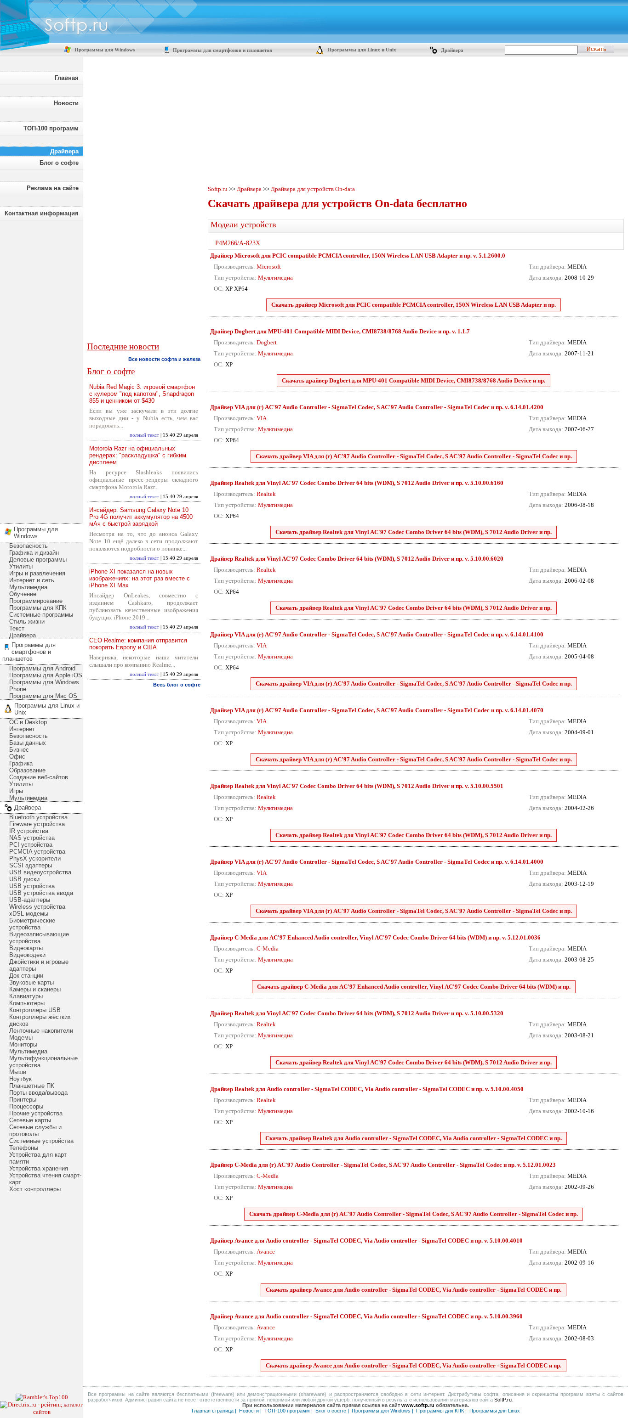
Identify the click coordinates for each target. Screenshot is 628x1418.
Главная (67, 77)
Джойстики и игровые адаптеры (39, 965)
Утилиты (21, 566)
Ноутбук (20, 1078)
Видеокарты (26, 948)
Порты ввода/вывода (38, 1092)
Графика (21, 763)
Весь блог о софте (176, 684)
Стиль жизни (27, 621)
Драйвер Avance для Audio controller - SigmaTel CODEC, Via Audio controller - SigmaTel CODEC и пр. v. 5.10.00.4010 (366, 1240)
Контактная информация (42, 213)
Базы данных (27, 742)
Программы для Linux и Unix (361, 49)
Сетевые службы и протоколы (35, 1130)
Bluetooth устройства (38, 817)
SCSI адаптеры (30, 865)
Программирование (36, 600)
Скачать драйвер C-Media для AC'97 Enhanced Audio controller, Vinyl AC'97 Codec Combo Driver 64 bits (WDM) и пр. (414, 986)
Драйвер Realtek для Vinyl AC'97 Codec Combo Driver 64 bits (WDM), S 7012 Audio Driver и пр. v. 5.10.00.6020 (356, 558)
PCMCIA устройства (37, 851)
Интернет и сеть (31, 580)
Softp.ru (218, 189)
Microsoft (269, 266)
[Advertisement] (41, 369)
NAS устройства (32, 837)
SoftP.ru (503, 1399)
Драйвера (451, 50)
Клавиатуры (26, 996)
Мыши (17, 1072)
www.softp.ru (417, 1405)
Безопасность (28, 545)
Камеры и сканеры (35, 989)
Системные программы (41, 614)
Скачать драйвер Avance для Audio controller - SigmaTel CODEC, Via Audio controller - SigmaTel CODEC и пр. (413, 1289)
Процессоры (26, 1106)
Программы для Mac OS (43, 695)
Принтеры (22, 1099)
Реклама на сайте (53, 188)
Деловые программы (38, 559)
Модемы (21, 1037)
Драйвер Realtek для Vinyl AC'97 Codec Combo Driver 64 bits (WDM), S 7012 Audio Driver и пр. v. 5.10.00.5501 (356, 785)
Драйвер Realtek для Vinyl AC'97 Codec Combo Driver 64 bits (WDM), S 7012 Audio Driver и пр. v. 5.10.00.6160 (356, 482)
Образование (27, 770)
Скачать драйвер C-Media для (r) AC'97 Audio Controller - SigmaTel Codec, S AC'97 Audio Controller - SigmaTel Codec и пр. (413, 1213)
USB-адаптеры (29, 899)
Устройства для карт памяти (38, 1158)
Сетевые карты (30, 1120)
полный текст (144, 435)
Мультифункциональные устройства (43, 1062)
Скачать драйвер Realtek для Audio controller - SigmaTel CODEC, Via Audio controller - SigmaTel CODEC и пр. (413, 1138)
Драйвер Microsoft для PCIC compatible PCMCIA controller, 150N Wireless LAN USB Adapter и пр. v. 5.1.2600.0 (357, 255)
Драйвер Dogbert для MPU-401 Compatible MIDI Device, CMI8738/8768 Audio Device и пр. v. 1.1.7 (340, 331)
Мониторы (23, 1044)
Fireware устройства (37, 824)
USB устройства (32, 886)
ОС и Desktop (28, 722)
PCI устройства (30, 844)
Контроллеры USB (35, 1010)
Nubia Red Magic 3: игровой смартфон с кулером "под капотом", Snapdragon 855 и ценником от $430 (142, 393)
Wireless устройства (37, 906)
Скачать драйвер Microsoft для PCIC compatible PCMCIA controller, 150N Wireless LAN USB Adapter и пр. (413, 304)
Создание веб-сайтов (38, 777)
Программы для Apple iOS (45, 675)
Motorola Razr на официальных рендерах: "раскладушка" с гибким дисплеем (137, 455)
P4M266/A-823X (237, 243)
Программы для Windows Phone (44, 685)
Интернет (22, 729)
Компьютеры (27, 1003)
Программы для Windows (104, 49)
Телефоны (23, 1147)
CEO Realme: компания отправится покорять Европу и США (138, 644)
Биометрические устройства (32, 924)
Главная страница (213, 1410)
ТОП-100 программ (51, 128)
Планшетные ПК (31, 1085)
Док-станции (26, 975)
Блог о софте (59, 162)
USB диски (24, 879)
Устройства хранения (38, 1168)
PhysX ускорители (35, 858)
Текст (16, 628)
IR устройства (28, 830)
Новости (66, 103)
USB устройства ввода (41, 892)
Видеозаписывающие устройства (39, 938)
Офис (17, 756)
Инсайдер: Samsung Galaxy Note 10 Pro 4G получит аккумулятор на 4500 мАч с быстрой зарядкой (141, 516)
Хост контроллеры (35, 1189)
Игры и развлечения (37, 573)
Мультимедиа (28, 587)
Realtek (266, 493)
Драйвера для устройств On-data (313, 189)
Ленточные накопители (41, 1030)
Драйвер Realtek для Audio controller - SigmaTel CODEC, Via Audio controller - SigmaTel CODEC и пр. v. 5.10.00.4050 (367, 1089)
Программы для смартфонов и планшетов (221, 50)
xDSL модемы (28, 913)
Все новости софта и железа (164, 359)
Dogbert (267, 342)
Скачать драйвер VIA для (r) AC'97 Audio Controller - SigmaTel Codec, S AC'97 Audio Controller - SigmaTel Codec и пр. (414, 456)
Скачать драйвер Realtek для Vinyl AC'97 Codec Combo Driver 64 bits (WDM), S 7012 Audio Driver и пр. (413, 532)
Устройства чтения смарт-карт (45, 1179)
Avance (266, 1251)
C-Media (268, 948)
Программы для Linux (494, 1410)
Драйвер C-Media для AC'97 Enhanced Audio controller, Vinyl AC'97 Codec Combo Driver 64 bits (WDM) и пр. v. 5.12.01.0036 (375, 937)
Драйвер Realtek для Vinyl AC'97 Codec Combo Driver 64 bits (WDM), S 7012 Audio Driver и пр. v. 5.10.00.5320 (356, 1013)
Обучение (22, 594)
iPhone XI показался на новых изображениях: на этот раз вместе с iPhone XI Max (139, 578)
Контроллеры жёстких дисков (40, 1020)
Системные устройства (41, 1140)
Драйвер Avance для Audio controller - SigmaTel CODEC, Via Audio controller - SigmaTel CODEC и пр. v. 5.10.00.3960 (366, 1316)
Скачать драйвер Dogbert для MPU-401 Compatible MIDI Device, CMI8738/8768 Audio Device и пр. (413, 380)
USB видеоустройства (40, 872)
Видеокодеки (27, 954)
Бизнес (19, 749)
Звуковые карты (31, 982)
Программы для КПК (38, 607)
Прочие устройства (36, 1113)
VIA (262, 418)
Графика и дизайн (34, 552)
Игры (16, 791)
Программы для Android (42, 668)
